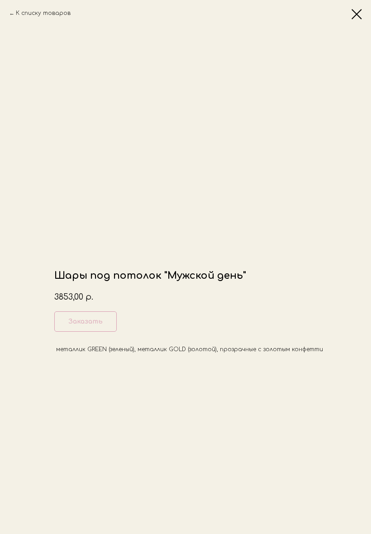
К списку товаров (43, 13)
